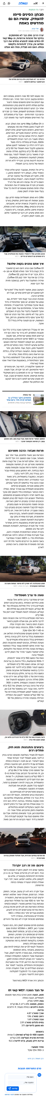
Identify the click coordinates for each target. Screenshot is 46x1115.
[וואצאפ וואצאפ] (9, 3)
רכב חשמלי (39, 1059)
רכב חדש (31, 1059)
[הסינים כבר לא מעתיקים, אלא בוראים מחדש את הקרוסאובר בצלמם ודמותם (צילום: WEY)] (23, 68)
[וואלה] (23, 3)
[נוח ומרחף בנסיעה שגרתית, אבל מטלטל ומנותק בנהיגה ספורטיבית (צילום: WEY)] (23, 844)
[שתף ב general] (4, 3)
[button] (35, 3)
